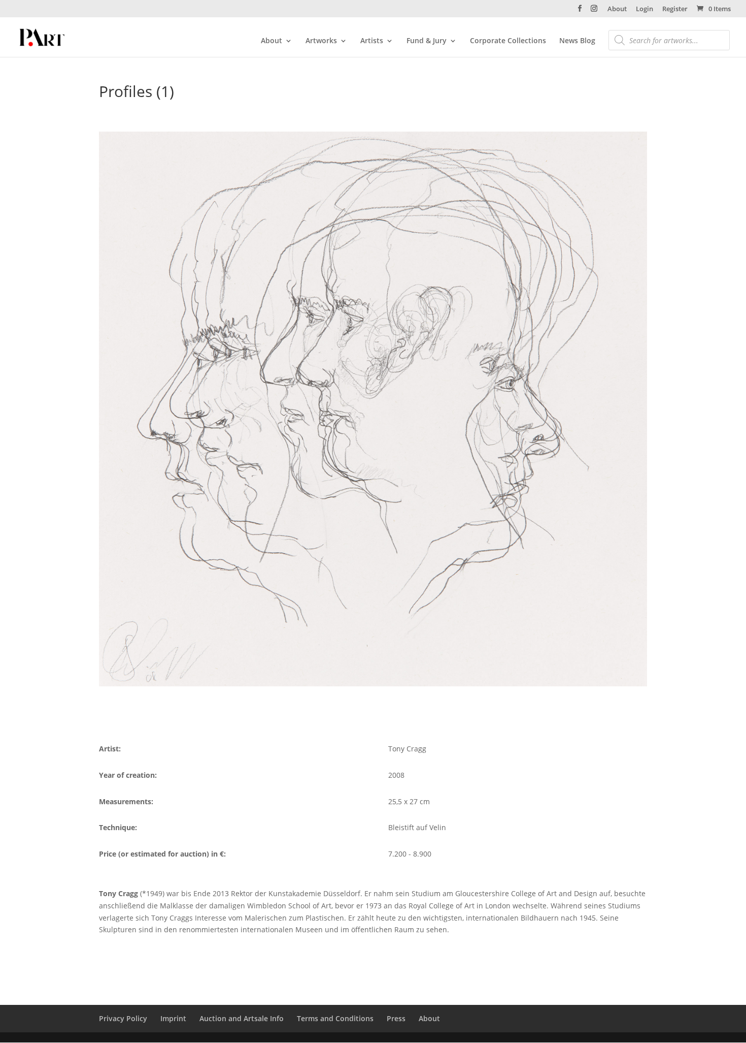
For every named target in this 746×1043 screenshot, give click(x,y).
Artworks (321, 41)
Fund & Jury (426, 41)
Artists (371, 41)
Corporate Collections (508, 41)
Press (396, 1018)
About (617, 9)
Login (644, 9)
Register (675, 9)
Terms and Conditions (335, 1018)
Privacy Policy (123, 1018)
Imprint (173, 1018)
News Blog (577, 41)
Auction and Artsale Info (241, 1018)
